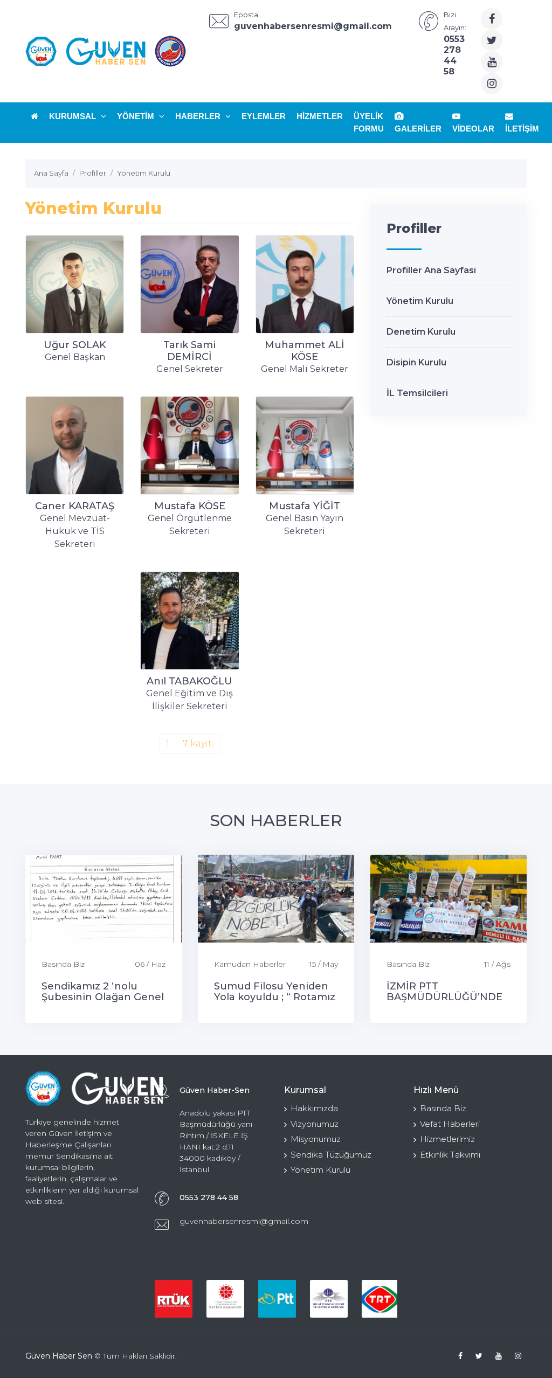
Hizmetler (319, 116)
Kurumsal (73, 116)
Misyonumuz (316, 1139)
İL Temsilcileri (417, 393)
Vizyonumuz (315, 1124)
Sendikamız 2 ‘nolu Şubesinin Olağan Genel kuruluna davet (103, 997)
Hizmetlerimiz (447, 1139)
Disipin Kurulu (416, 362)
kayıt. (198, 743)
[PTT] (277, 1299)
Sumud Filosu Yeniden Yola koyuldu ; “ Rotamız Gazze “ (274, 997)
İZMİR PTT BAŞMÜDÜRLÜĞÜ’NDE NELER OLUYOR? (444, 997)
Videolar (473, 128)
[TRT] (380, 1299)
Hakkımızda (314, 1108)
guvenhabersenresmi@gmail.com (244, 1221)
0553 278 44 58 (209, 1197)
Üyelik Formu (369, 122)
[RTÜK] (173, 1299)
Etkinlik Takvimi (450, 1155)
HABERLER (199, 116)
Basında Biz (63, 964)
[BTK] (329, 1299)
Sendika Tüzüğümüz (331, 1155)
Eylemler (264, 116)
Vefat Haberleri (450, 1124)
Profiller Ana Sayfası (431, 270)
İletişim (522, 128)
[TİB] (225, 1299)
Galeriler (418, 128)
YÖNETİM (136, 116)
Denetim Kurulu (421, 332)
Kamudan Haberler (250, 964)
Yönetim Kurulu (420, 301)
